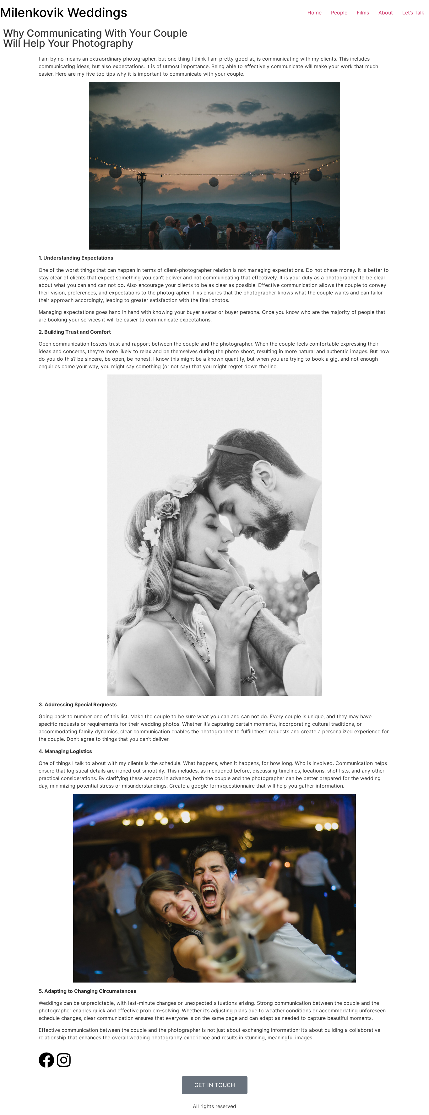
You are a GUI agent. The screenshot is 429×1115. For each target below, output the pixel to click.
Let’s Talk (413, 12)
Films (363, 12)
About (385, 12)
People (339, 12)
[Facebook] (46, 1060)
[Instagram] (64, 1060)
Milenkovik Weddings (63, 12)
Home (314, 12)
